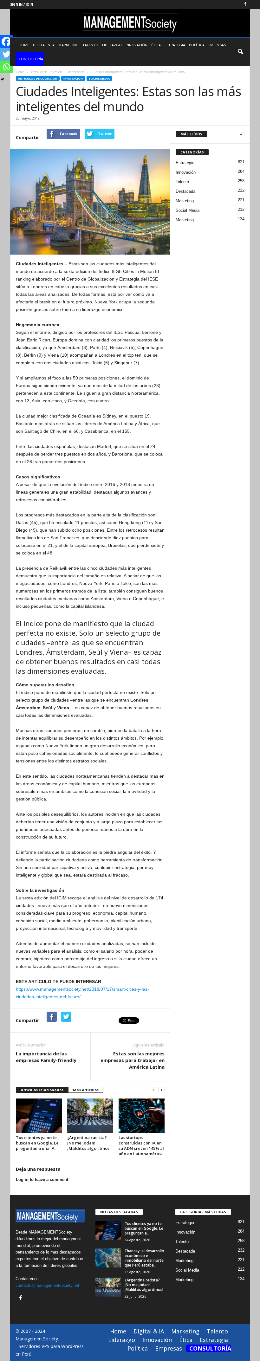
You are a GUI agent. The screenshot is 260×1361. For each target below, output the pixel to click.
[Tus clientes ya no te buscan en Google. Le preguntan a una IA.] (39, 1116)
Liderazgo (112, 44)
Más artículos (86, 1089)
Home (24, 44)
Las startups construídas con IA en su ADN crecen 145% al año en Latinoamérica (141, 1146)
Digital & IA (44, 44)
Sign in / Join (21, 4)
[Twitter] (6, 54)
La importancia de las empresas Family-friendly (46, 1056)
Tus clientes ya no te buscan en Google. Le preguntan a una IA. (37, 1143)
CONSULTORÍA (31, 58)
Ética (156, 44)
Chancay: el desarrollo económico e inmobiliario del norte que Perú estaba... (144, 1258)
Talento (90, 44)
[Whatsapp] (6, 67)
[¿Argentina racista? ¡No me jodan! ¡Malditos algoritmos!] (90, 1116)
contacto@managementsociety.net (47, 1285)
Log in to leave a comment (42, 1179)
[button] (240, 52)
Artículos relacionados (42, 1089)
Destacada (185, 191)
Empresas (217, 44)
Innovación (136, 44)
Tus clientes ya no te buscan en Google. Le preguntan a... (144, 1228)
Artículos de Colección (37, 78)
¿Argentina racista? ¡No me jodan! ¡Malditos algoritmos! (89, 1143)
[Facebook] (245, 4)
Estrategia (175, 44)
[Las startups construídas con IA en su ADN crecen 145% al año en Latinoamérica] (142, 1116)
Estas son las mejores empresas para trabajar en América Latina (133, 1060)
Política (197, 44)
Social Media (99, 78)
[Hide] (2, 79)
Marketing (68, 44)
